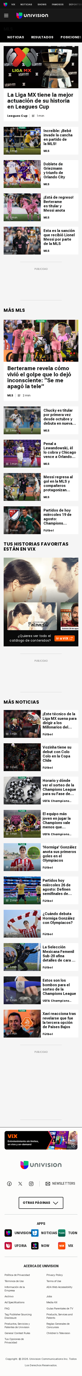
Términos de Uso (14, 1281)
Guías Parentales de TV (59, 1308)
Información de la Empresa (15, 1289)
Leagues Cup (17, 116)
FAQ (7, 1308)
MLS (47, 151)
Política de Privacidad (17, 1275)
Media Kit (51, 1302)
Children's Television (58, 1333)
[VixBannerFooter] (41, 1140)
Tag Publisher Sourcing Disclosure (18, 1316)
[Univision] (32, 16)
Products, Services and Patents (59, 1316)
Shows (42, 4)
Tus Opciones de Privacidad (14, 1339)
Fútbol (49, 530)
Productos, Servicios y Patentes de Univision (17, 1325)
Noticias (26, 4)
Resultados (42, 37)
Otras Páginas (36, 1202)
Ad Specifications (14, 1302)
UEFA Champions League (56, 801)
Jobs (49, 1296)
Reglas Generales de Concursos (57, 1325)
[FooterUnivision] (41, 1165)
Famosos (58, 4)
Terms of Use (53, 1281)
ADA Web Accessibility (59, 1287)
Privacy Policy (54, 1275)
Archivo (9, 1296)
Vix (13, 4)
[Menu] (6, 15)
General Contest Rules (17, 1333)
